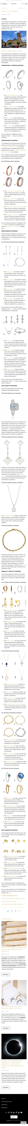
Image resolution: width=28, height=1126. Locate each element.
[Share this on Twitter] (8, 911)
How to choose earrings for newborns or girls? (13, 898)
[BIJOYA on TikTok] (19, 1112)
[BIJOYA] (14, 3)
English (13, 1117)
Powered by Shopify (17, 1120)
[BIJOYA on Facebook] (9, 1112)
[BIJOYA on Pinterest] (16, 1112)
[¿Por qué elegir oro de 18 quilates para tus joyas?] (14, 992)
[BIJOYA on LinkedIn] (14, 1112)
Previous (20, 8)
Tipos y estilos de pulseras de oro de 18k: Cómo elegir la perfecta (13, 949)
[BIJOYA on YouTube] (21, 1112)
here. (9, 892)
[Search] (22, 3)
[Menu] (1, 3)
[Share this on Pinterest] (15, 911)
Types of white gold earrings (8, 901)
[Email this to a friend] (19, 911)
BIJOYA (11, 1120)
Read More (6, 974)
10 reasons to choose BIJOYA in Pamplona (12, 904)
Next (24, 8)
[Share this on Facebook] (11, 911)
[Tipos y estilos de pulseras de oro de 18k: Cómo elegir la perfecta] (14, 933)
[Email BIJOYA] (6, 1112)
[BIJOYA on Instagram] (11, 1112)
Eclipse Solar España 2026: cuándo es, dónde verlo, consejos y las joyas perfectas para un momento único (12, 1064)
